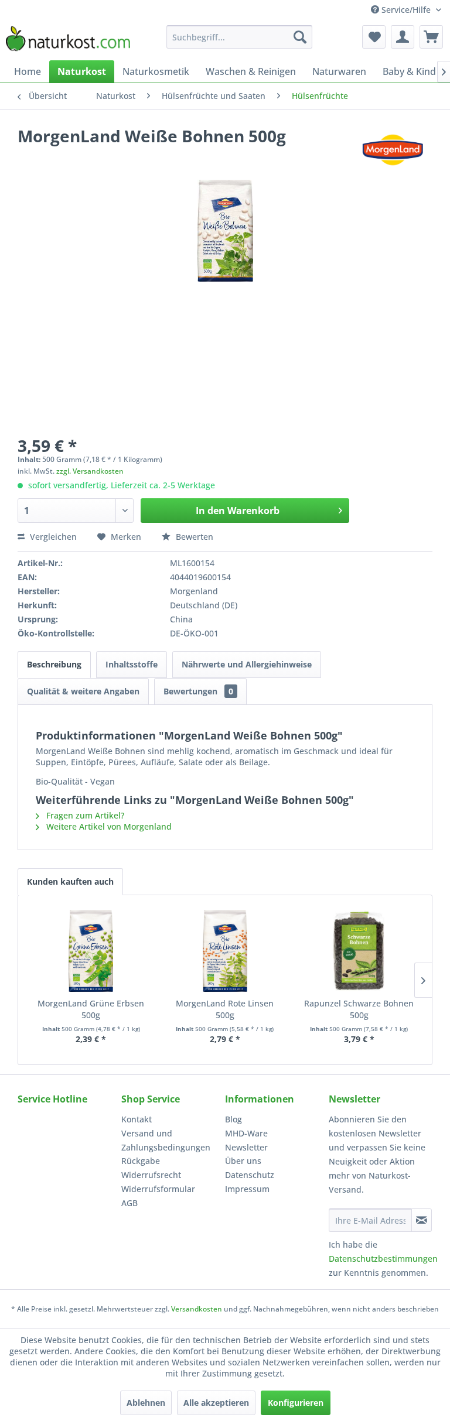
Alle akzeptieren (216, 1402)
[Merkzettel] (374, 37)
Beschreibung (54, 664)
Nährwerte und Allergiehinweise (247, 664)
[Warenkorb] (431, 37)
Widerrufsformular (158, 1188)
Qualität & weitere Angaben (83, 691)
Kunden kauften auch (70, 881)
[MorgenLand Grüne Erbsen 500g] (91, 951)
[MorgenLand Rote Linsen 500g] (225, 951)
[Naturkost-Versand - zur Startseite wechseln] (68, 39)
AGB (129, 1202)
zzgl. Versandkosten (90, 471)
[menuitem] (239, 37)
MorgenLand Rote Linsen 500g (225, 1009)
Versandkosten (196, 1309)
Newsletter (246, 1147)
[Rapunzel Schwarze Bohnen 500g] (359, 951)
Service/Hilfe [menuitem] (406, 9)
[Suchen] (300, 37)
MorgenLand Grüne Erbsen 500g (91, 1009)
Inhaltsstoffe (131, 664)
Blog (233, 1119)
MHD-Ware (246, 1133)
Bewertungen (198, 691)
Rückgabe (140, 1160)
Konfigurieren (295, 1402)
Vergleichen (52, 536)
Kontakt (136, 1119)
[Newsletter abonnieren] (421, 1220)
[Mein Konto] (402, 37)
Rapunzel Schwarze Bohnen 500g (359, 1009)
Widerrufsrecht (151, 1174)
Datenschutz (249, 1174)
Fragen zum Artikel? (84, 815)
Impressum (247, 1188)
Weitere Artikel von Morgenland (108, 826)
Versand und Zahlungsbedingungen (165, 1140)
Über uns (243, 1160)
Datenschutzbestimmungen (383, 1258)
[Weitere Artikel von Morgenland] (392, 147)
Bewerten (193, 536)
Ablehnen (146, 1402)
